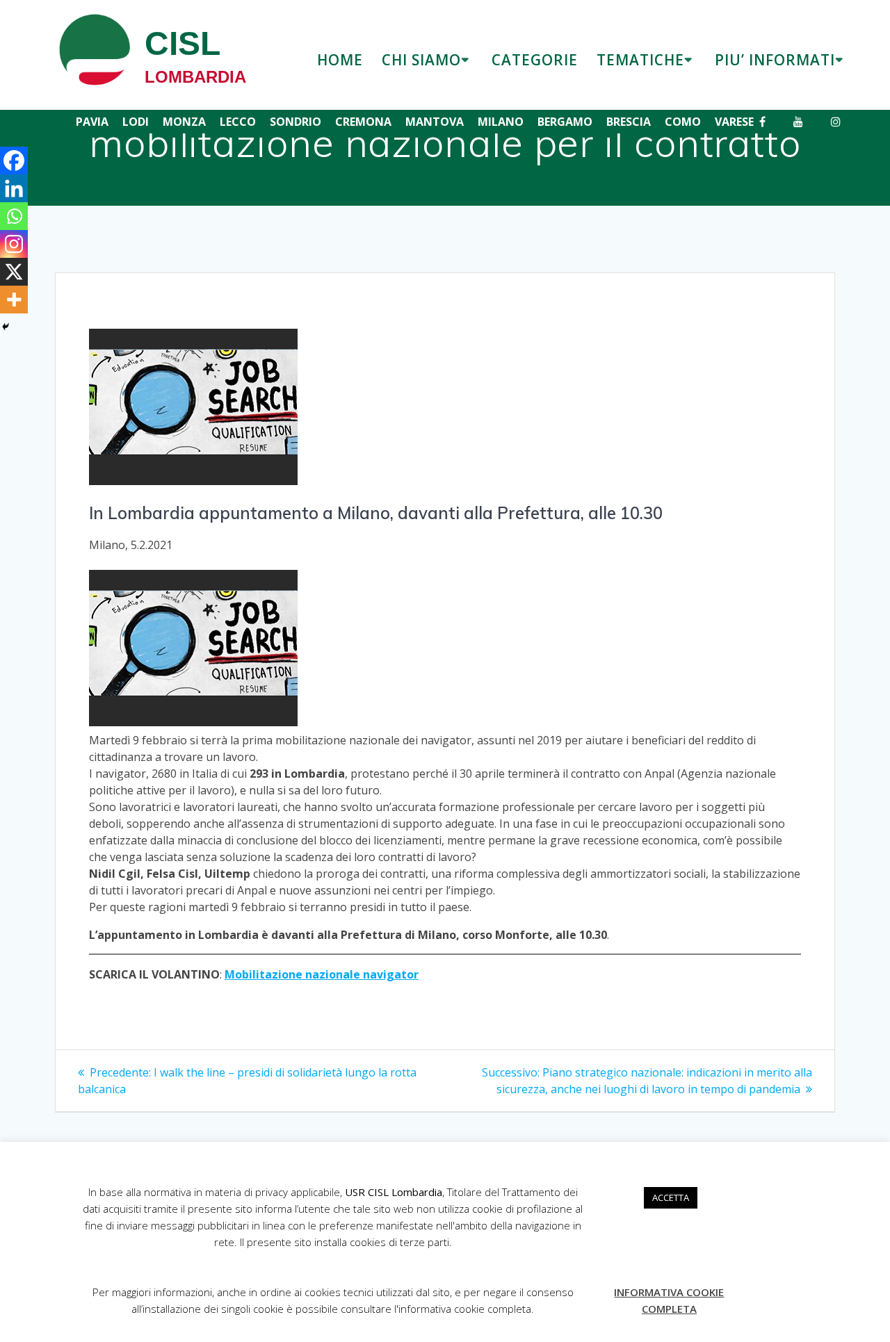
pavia (92, 121)
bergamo (564, 121)
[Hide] (5, 326)
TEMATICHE (640, 59)
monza (184, 121)
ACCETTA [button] (670, 1197)
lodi (135, 121)
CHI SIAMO (421, 59)
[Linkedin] (14, 188)
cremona (363, 121)
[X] (14, 272)
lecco (238, 121)
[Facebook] (14, 160)
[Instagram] (14, 244)
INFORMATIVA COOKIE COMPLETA (669, 1300)
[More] (14, 299)
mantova (434, 121)
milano (501, 121)
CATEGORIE (535, 59)
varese (734, 121)
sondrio (295, 121)
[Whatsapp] (14, 216)
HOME (340, 59)
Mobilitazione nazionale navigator (322, 974)
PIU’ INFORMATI (775, 59)
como (683, 121)
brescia (628, 121)
